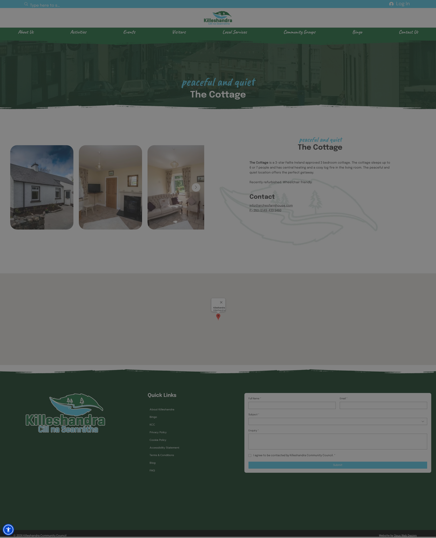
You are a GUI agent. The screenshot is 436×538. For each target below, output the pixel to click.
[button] (426, 7)
